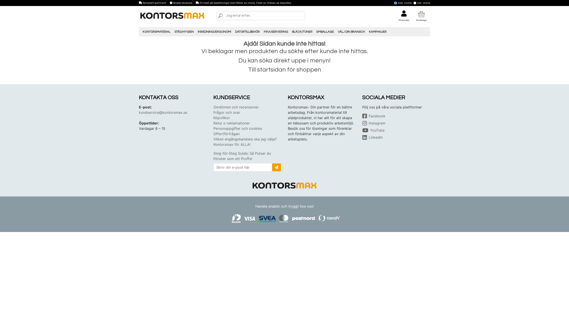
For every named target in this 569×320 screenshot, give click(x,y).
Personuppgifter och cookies (237, 128)
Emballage (325, 31)
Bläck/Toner (302, 31)
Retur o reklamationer (231, 123)
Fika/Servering (276, 31)
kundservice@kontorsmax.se (163, 112)
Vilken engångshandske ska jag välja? (245, 139)
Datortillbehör (247, 31)
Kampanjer (378, 31)
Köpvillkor (221, 118)
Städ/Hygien (184, 31)
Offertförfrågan (226, 134)
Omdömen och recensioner (236, 107)
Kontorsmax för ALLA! (231, 144)
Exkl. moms (405, 3)
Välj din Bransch (351, 31)
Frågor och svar (226, 112)
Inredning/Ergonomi (214, 31)
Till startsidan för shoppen (284, 69)
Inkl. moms (423, 3)
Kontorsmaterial (156, 31)
